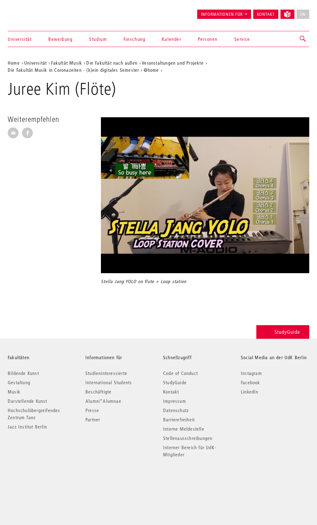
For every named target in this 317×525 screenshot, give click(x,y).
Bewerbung (60, 39)
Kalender (171, 39)
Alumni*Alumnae (103, 401)
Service (242, 39)
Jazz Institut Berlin (27, 427)
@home (151, 70)
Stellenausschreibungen (187, 438)
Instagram (251, 373)
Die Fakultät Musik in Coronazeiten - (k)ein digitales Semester (73, 70)
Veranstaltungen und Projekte (173, 63)
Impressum (174, 401)
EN (303, 14)
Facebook (250, 382)
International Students (108, 382)
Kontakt (266, 14)
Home (14, 63)
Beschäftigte (98, 392)
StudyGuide (287, 332)
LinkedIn (249, 392)
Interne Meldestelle (183, 429)
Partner (92, 419)
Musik (14, 392)
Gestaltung (19, 382)
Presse (92, 410)
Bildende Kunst (23, 373)
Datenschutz (176, 410)
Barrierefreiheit (179, 419)
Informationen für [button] (222, 14)
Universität (20, 39)
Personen (208, 39)
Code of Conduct (180, 373)
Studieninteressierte (106, 373)
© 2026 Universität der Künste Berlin (40, 480)
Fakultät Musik (66, 63)
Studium (98, 39)
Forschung (134, 39)
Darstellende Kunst (27, 401)
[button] (303, 39)
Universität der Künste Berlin (32, 11)
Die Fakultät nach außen (111, 63)
